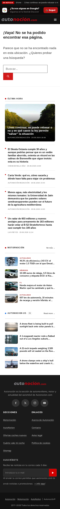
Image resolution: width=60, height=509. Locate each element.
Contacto (36, 427)
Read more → (49, 313)
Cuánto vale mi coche (14, 443)
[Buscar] (8, 76)
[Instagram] (35, 403)
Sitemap (7, 450)
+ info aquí (39, 483)
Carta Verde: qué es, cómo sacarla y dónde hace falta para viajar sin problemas (31, 177)
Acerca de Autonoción (43, 420)
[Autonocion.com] (19, 19)
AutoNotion (9, 427)
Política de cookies (41, 443)
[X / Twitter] (25, 403)
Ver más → (50, 248)
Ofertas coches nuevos (15, 435)
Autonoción (10, 499)
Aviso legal (37, 435)
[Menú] (56, 19)
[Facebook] (16, 403)
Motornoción (9, 420)
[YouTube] (44, 403)
